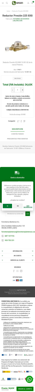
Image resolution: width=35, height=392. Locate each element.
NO (18, 206)
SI (7, 206)
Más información (28, 206)
